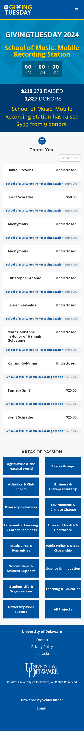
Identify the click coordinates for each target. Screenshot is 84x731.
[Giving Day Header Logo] (24, 9)
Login (41, 708)
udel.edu (42, 653)
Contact (42, 639)
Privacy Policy (42, 646)
